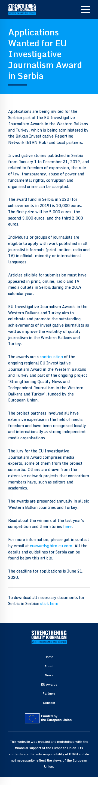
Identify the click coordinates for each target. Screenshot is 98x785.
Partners (49, 693)
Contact (49, 703)
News (49, 675)
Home (49, 657)
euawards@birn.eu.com (51, 546)
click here (49, 603)
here (67, 526)
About (49, 666)
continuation (51, 357)
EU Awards (49, 684)
